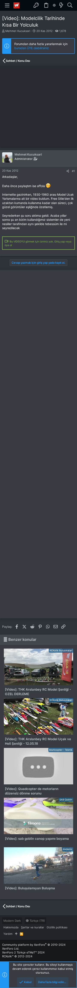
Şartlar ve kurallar (32, 927)
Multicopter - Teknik (60, 749)
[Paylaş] (67, 171)
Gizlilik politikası (57, 927)
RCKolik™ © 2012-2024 (17, 956)
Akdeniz (67, 849)
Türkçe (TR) (37, 920)
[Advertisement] (38, 106)
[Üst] (16, 934)
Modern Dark (12, 920)
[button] (7, 5)
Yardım (7, 933)
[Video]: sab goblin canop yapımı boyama (37, 839)
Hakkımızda (10, 927)
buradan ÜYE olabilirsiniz (31, 48)
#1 (73, 171)
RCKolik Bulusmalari (61, 650)
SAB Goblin (65, 799)
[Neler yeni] (61, 5)
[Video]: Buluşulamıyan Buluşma (30, 888)
